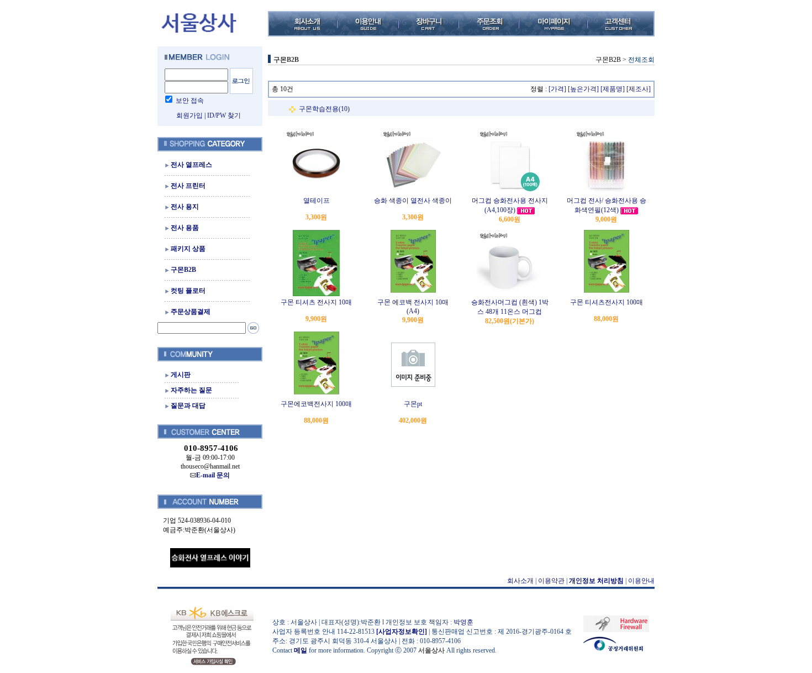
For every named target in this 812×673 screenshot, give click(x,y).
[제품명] (612, 89)
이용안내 (641, 581)
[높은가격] (583, 89)
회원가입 (189, 115)
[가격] (557, 89)
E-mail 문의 (213, 475)
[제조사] (638, 89)
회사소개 (520, 581)
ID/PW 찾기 (224, 115)
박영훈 (463, 622)
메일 (300, 650)
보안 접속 (190, 100)
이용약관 (551, 581)
